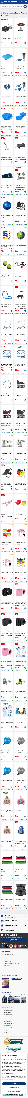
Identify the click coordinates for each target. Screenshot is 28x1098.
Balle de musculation (19, 254)
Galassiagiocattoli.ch (8, 1016)
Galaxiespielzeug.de (8, 1010)
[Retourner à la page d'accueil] (12, 2)
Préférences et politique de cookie (11, 963)
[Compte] (22, 2)
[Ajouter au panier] (11, 43)
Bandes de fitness (5, 254)
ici (12, 1079)
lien (20, 1066)
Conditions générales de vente (11, 959)
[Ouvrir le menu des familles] (2, 2)
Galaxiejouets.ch (7, 1012)
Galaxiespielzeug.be (8, 1027)
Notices (5, 967)
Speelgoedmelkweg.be (9, 1030)
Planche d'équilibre (5, 46)
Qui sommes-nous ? (8, 954)
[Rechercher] (25, 6)
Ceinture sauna (18, 908)
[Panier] (26, 2)
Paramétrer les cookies (14, 1087)
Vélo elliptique (4, 165)
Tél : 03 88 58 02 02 (10, 917)
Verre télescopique (5, 462)
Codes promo (7, 965)
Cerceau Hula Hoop (5, 373)
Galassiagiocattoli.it (8, 1021)
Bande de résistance (5, 878)
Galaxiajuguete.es (8, 1019)
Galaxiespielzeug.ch (8, 1014)
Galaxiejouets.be (7, 1025)
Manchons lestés (5, 611)
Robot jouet (17, 670)
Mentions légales (7, 961)
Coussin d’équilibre (5, 75)
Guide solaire (6, 970)
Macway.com (6, 1032)
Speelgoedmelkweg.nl (9, 1023)
